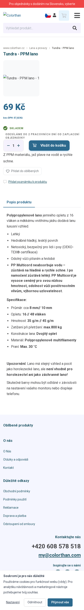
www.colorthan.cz (14, 48)
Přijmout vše (60, 602)
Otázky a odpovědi (15, 459)
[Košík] (64, 15)
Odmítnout (35, 602)
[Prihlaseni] (54, 15)
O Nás (7, 451)
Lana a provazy (38, 48)
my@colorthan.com (60, 555)
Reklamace (11, 507)
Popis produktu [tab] (19, 202)
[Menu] (75, 15)
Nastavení (13, 602)
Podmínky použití (14, 499)
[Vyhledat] (74, 28)
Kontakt (8, 467)
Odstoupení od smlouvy (19, 524)
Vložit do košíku (53, 145)
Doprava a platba (14, 515)
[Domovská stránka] (15, 15)
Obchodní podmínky (16, 491)
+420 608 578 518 (56, 546)
